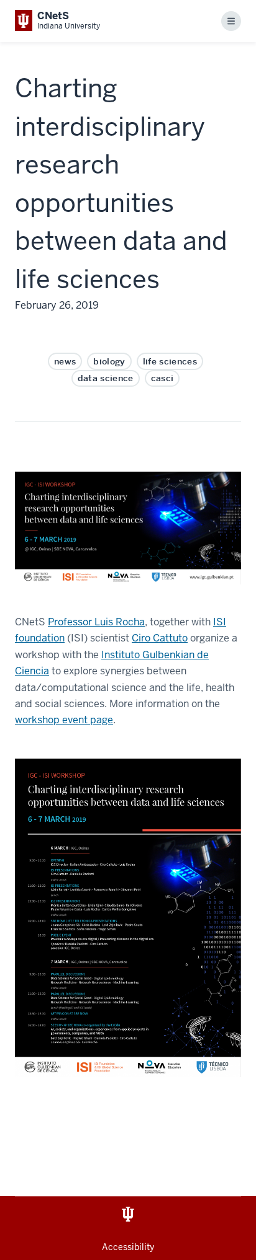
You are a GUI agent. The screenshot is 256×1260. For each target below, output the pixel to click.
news (65, 361)
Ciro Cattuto (160, 638)
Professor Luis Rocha (96, 621)
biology (109, 361)
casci (162, 378)
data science (106, 378)
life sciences (170, 361)
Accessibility (128, 1247)
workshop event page (64, 719)
